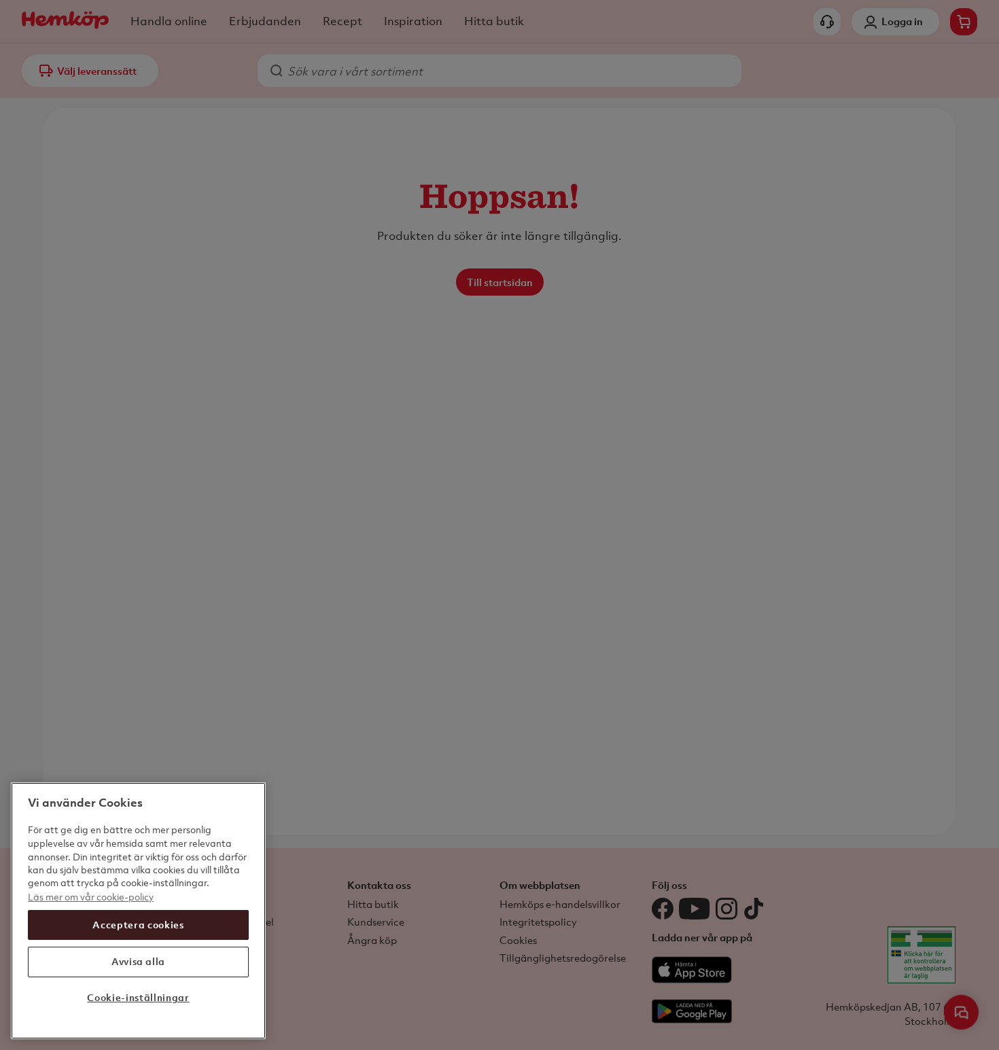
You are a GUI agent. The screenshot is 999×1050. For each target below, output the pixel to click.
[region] (138, 910)
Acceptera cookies (137, 924)
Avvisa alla (138, 961)
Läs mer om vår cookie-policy (91, 896)
